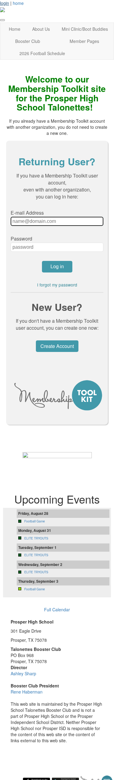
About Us (41, 29)
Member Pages (84, 41)
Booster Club (27, 41)
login (4, 3)
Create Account (57, 346)
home (18, 3)
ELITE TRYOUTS (36, 538)
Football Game (34, 521)
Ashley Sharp (23, 673)
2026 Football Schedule (42, 53)
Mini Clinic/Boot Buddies (85, 29)
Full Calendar (57, 609)
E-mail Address (27, 212)
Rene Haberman (27, 692)
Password (21, 238)
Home (14, 29)
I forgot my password (57, 285)
